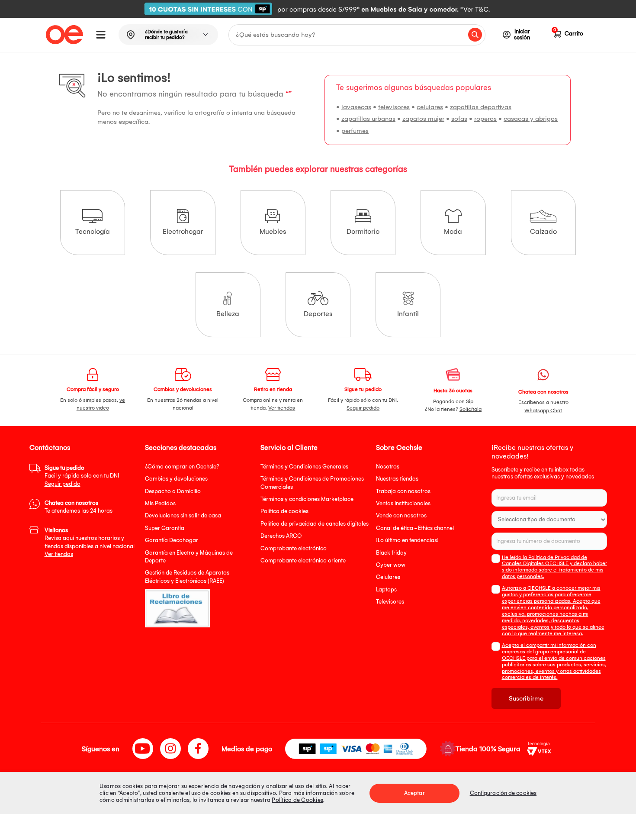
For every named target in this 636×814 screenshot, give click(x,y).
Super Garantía (164, 528)
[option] (318, 9)
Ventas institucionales (403, 503)
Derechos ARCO (281, 536)
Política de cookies (284, 511)
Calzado (543, 231)
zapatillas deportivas (480, 107)
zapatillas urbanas (368, 119)
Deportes (318, 314)
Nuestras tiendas (397, 478)
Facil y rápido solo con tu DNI (82, 476)
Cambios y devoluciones (176, 478)
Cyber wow (390, 565)
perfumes (355, 131)
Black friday (391, 552)
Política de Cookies (297, 800)
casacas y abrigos (531, 119)
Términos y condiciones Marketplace (306, 499)
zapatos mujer (423, 119)
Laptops (386, 589)
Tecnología (92, 231)
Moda (453, 231)
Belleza (227, 314)
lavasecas (356, 107)
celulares (430, 107)
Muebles (273, 231)
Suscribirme (526, 698)
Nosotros (387, 466)
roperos (485, 119)
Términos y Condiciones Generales (304, 466)
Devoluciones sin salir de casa (183, 515)
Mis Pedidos (160, 503)
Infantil (408, 314)
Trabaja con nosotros (403, 491)
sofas (459, 119)
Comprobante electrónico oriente (303, 560)
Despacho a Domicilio (173, 491)
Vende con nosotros (401, 515)
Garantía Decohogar (171, 540)
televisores (394, 107)
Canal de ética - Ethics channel (415, 528)
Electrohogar (183, 231)
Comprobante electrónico (293, 548)
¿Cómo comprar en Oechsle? (182, 466)
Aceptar (414, 793)
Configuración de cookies (503, 793)
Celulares (388, 577)
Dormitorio (363, 231)
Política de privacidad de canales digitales (314, 523)
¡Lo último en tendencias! (407, 540)
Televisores (390, 601)
